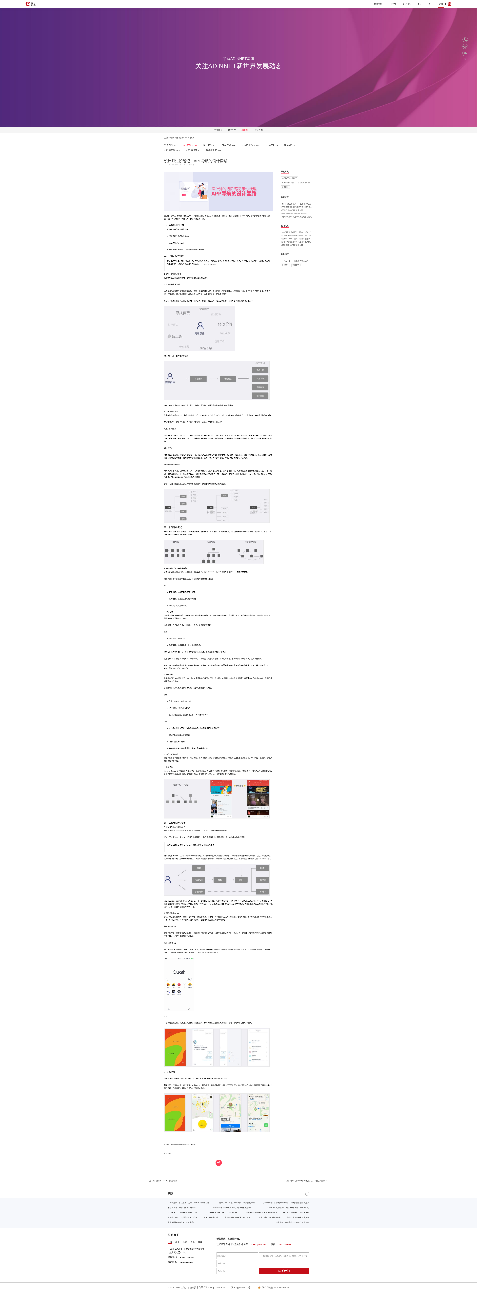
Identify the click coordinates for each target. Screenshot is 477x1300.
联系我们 (284, 1271)
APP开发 (190, 145)
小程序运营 (192, 150)
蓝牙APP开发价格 (211, 1217)
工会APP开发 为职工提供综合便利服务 (221, 1212)
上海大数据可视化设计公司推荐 (181, 1222)
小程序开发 (172, 150)
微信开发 (209, 145)
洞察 (441, 4)
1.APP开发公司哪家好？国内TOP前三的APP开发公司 (301, 232)
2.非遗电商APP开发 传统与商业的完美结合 (297, 207)
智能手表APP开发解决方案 (298, 1217)
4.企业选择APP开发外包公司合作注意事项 (297, 242)
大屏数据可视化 (288, 182)
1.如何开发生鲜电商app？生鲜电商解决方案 (297, 204)
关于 (430, 4)
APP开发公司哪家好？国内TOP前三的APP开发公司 (288, 1207)
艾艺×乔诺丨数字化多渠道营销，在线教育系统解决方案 (286, 1202)
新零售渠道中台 (304, 182)
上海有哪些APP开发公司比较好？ (238, 1217)
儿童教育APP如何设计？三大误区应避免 (260, 1212)
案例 (419, 4)
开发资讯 (245, 130)
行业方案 (392, 4)
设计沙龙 (259, 130)
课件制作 (289, 145)
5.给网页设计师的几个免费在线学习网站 (296, 217)
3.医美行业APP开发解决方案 (292, 210)
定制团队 (407, 4)
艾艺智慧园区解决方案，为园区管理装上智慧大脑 (188, 1202)
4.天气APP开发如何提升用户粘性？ (294, 213)
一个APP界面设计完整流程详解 (296, 1212)
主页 (166, 138)
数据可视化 (296, 265)
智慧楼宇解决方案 (301, 261)
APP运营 (272, 145)
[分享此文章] (219, 1163)
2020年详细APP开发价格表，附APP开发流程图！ (233, 1207)
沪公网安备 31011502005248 (275, 1287)
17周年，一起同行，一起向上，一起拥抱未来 (236, 1202)
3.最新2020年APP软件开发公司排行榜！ (296, 239)
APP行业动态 (250, 145)
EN (449, 4)
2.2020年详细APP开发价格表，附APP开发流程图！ (300, 235)
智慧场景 (218, 130)
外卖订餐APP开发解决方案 (270, 1217)
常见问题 (170, 145)
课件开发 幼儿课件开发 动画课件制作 (183, 1212)
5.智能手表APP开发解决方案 (292, 245)
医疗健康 (285, 187)
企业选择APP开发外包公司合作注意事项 (292, 1222)
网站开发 (229, 145)
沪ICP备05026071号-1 (241, 1287)
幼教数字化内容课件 (289, 178)
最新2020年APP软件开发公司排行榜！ (183, 1207)
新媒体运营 (213, 150)
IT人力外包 (286, 261)
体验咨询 (378, 4)
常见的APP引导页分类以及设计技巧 (182, 1217)
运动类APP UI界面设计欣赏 (163, 1181)
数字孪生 (232, 130)
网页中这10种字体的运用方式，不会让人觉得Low (305, 1181)
